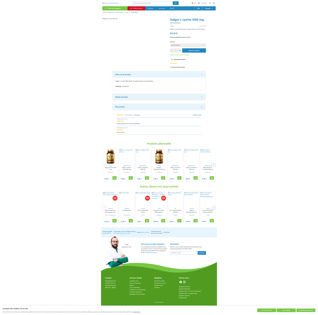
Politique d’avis (197, 115)
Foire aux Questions (135, 283)
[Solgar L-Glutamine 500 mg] (159, 156)
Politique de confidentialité (137, 290)
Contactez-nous (134, 281)
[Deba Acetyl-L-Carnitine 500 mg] (207, 156)
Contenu (172, 42)
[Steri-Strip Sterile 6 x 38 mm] (175, 199)
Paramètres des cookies (306, 310)
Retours (132, 285)
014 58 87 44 (151, 249)
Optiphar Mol (183, 298)
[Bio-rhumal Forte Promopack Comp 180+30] (110, 199)
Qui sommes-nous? (160, 283)
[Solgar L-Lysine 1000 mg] (134, 35)
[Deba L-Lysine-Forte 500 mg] (126, 156)
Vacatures (157, 287)
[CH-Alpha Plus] (126, 199)
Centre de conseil (159, 281)
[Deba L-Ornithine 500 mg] (191, 156)
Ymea (159, 208)
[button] (159, 74)
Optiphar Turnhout (184, 295)
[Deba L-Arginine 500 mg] (143, 156)
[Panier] (214, 3)
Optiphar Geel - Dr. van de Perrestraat (190, 291)
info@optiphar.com (110, 281)
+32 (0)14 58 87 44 (110, 283)
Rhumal (111, 208)
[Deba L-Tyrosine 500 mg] (175, 156)
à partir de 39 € (107, 232)
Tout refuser (286, 310)
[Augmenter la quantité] (180, 50)
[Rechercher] (176, 3)
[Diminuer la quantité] (171, 50)
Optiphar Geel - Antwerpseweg (188, 293)
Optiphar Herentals (184, 287)
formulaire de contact (150, 252)
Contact (108, 278)
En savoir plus (136, 312)
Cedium (192, 208)
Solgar (172, 26)
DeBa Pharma (126, 166)
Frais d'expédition (135, 287)
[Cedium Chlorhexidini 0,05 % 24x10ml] (191, 199)
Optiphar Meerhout (184, 289)
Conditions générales (136, 292)
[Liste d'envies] (210, 3)
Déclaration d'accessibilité (137, 294)
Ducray (143, 208)
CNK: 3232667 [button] (202, 26)
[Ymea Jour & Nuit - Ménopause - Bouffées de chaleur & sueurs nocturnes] (159, 199)
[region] (135, 35)
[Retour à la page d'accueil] (110, 3)
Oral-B (208, 208)
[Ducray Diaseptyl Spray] (143, 199)
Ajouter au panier (194, 50)
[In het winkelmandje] (114, 178)
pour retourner (143, 232)
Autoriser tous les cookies (266, 310)
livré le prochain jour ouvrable (124, 232)
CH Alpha (126, 208)
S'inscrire (202, 253)
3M (175, 208)
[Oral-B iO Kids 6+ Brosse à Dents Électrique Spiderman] (207, 199)
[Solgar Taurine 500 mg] (110, 156)
